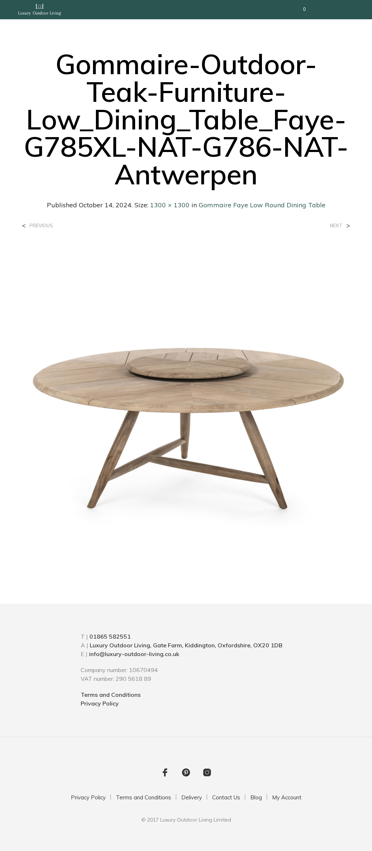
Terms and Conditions (111, 694)
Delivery (191, 797)
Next (336, 225)
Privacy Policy (100, 703)
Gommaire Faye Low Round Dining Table (262, 205)
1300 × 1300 (170, 205)
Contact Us (226, 797)
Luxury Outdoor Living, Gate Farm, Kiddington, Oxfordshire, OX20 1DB (186, 645)
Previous (41, 225)
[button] (299, 9)
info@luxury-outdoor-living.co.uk (134, 654)
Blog (256, 797)
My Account (287, 797)
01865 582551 (110, 636)
